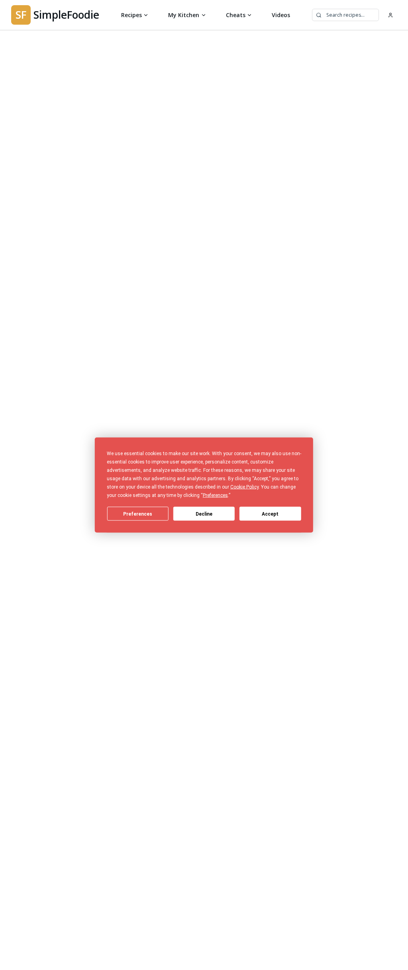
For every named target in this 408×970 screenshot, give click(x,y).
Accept (270, 513)
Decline (204, 513)
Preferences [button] (215, 495)
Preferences (137, 513)
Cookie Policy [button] (244, 487)
